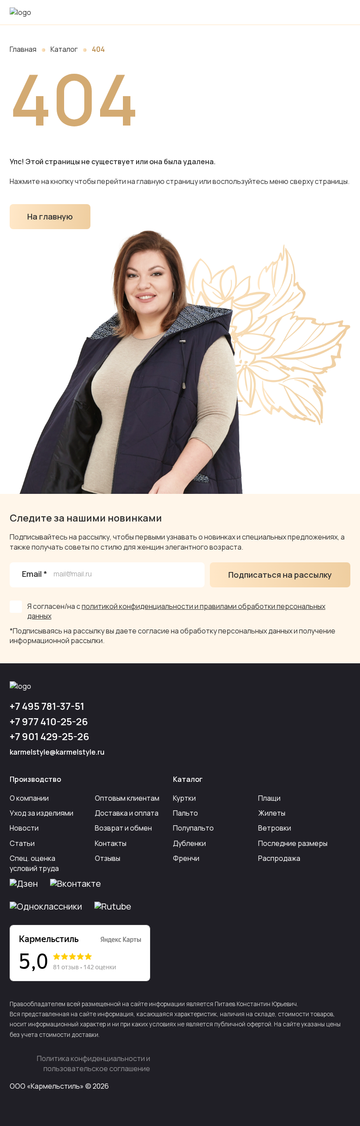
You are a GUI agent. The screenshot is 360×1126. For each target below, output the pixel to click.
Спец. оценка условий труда (34, 863)
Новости (24, 828)
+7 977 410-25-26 (49, 722)
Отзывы (107, 858)
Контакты (110, 843)
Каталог (64, 49)
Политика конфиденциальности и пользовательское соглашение (93, 1063)
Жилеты (271, 813)
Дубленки (189, 843)
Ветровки (274, 828)
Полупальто (193, 828)
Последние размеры (293, 843)
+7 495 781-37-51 (47, 706)
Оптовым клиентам (127, 798)
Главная (23, 49)
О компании (29, 798)
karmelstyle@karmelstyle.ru (57, 752)
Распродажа (279, 858)
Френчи (186, 858)
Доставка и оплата (126, 813)
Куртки (184, 798)
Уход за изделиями (41, 813)
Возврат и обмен (123, 828)
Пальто (185, 813)
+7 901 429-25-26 (49, 736)
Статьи (22, 843)
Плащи (269, 798)
